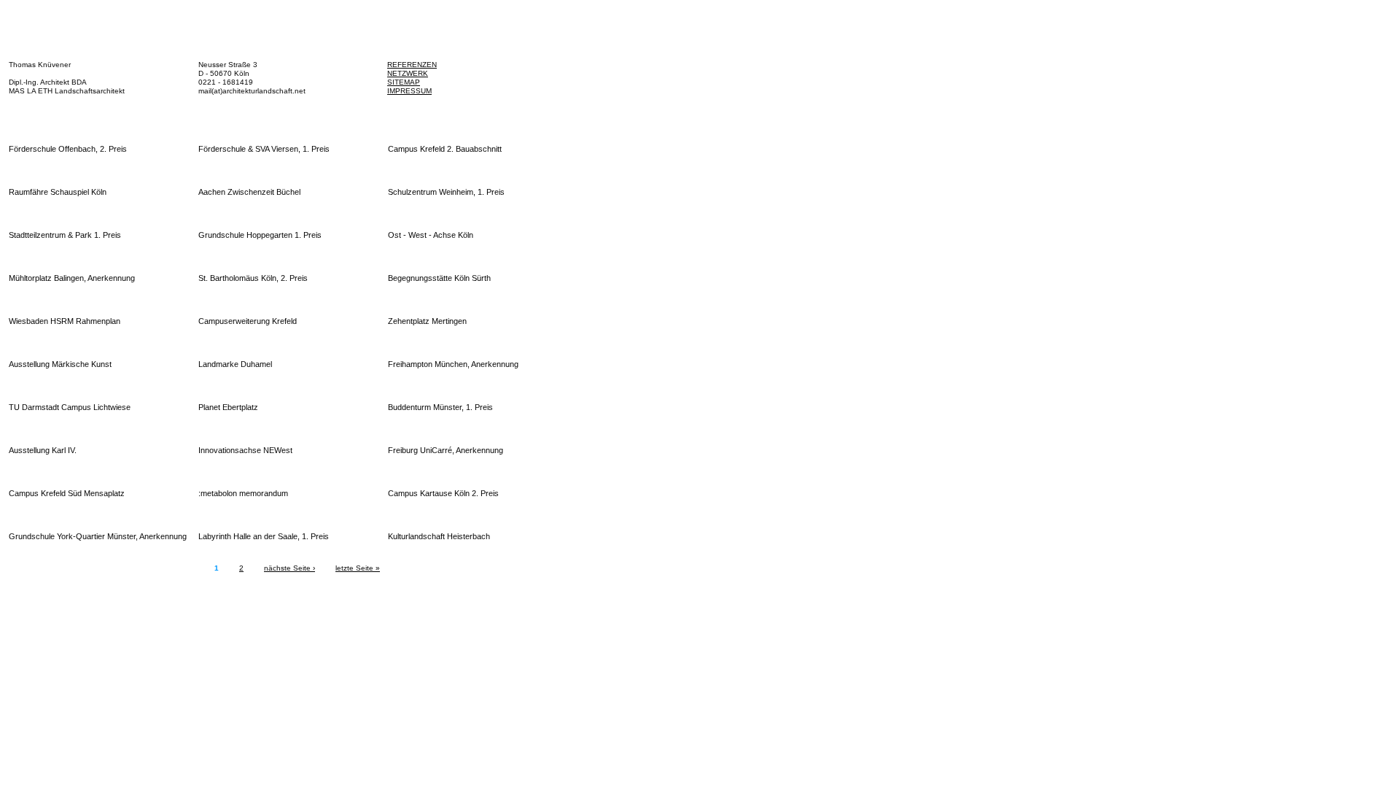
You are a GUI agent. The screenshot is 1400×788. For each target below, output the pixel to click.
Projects (452, 116)
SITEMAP (403, 82)
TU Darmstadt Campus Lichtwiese (70, 407)
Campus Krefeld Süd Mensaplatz (67, 493)
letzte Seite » (357, 568)
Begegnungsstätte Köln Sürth (439, 278)
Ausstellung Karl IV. (43, 450)
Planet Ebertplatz (228, 407)
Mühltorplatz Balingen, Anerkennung (72, 278)
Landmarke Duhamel (235, 364)
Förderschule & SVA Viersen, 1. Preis (264, 148)
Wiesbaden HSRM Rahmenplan (64, 321)
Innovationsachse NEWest (245, 450)
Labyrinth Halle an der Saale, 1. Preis (263, 536)
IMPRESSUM (409, 91)
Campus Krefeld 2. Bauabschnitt (445, 148)
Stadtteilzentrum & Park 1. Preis (65, 235)
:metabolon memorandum (243, 493)
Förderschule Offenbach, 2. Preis (68, 148)
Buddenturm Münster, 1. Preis (440, 407)
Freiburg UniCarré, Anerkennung (445, 450)
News (47, 116)
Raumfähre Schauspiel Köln (57, 192)
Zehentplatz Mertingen (427, 321)
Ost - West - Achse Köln (430, 235)
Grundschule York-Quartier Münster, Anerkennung (98, 536)
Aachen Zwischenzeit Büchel (249, 192)
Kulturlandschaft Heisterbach (439, 536)
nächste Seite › (289, 568)
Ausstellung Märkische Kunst (60, 364)
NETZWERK (407, 73)
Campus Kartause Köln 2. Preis (443, 493)
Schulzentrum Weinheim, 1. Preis (446, 192)
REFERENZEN (412, 65)
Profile (251, 116)
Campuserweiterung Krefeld (247, 321)
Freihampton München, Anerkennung (453, 364)
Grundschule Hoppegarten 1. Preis (260, 235)
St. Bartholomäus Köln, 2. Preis (253, 278)
